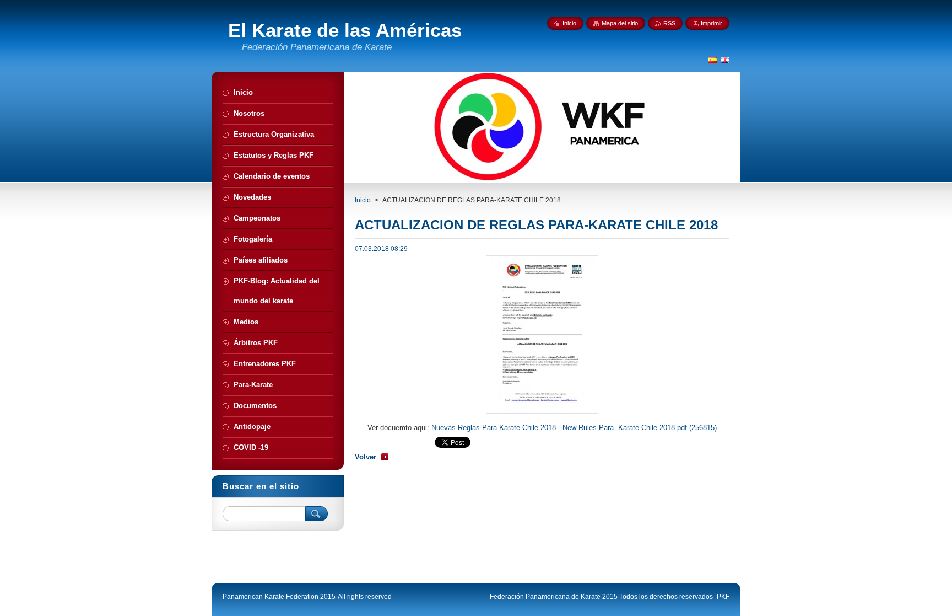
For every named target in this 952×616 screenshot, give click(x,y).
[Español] (712, 59)
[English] (725, 59)
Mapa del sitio (620, 23)
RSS (669, 23)
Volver (365, 457)
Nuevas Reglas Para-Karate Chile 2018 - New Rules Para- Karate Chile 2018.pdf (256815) (574, 428)
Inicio (363, 200)
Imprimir (711, 23)
